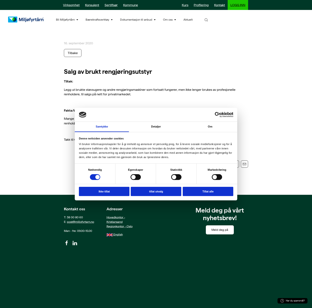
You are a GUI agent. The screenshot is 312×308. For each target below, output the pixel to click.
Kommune (130, 5)
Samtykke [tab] (102, 126)
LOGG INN (237, 5)
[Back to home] (26, 19)
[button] (206, 19)
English (118, 234)
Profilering (201, 5)
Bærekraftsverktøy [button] (97, 19)
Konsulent (92, 5)
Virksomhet (71, 5)
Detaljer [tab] (156, 126)
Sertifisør (111, 5)
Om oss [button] (168, 19)
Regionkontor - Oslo (120, 226)
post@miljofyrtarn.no (80, 222)
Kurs (185, 5)
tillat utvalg (156, 191)
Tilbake (73, 53)
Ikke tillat (104, 191)
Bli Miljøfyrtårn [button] (65, 19)
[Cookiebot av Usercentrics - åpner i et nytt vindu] (217, 114)
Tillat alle (208, 191)
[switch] (136, 177)
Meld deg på (219, 229)
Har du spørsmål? (295, 300)
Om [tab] (210, 126)
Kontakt (219, 5)
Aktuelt (188, 19)
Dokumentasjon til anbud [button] (136, 19)
